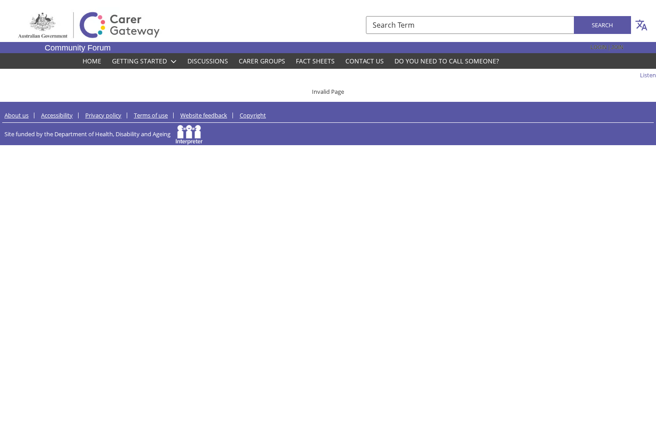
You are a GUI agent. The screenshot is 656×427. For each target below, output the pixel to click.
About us (16, 115)
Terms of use (151, 115)
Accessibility (57, 115)
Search (602, 25)
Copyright (253, 115)
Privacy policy (103, 115)
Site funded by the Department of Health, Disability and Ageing (90, 134)
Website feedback (203, 115)
